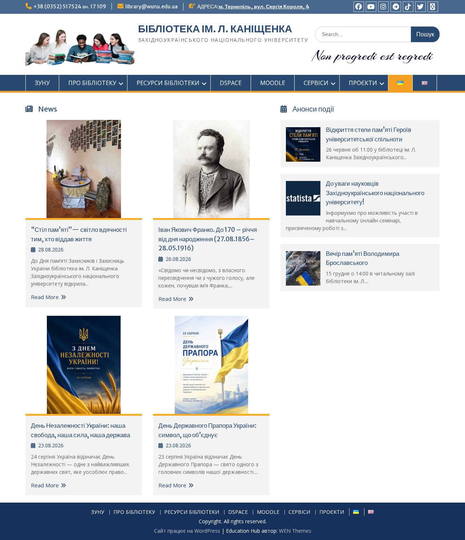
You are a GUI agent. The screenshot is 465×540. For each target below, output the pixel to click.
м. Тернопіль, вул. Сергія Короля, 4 (264, 6)
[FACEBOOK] (358, 6)
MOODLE (272, 83)
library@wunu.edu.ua (151, 6)
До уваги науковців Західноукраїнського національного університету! (375, 193)
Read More (45, 297)
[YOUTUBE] (371, 6)
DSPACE (231, 83)
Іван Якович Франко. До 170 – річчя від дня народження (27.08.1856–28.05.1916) (207, 239)
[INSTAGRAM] (383, 6)
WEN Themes (295, 530)
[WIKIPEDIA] (433, 6)
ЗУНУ (42, 83)
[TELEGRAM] (396, 6)
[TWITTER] (420, 6)
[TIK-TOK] (408, 6)
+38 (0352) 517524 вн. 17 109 (69, 6)
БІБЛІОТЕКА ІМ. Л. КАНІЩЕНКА (215, 28)
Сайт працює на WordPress (187, 530)
